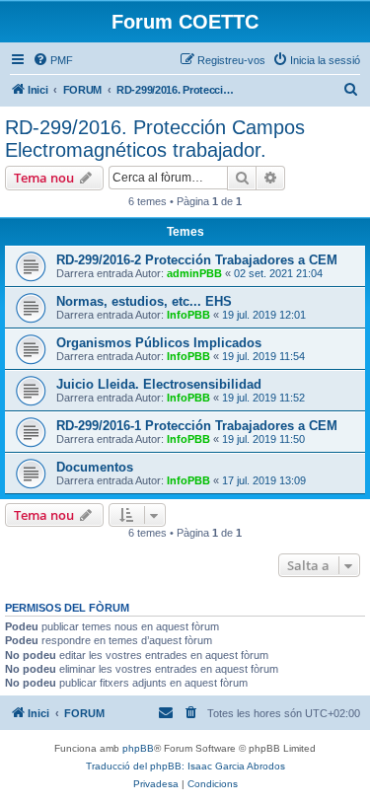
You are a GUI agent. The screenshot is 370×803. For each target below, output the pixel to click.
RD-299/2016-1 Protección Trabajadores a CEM (196, 425)
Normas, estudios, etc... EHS (144, 301)
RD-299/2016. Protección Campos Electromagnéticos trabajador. (155, 138)
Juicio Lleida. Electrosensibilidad (158, 384)
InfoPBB (188, 315)
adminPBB (194, 273)
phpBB (138, 748)
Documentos (94, 467)
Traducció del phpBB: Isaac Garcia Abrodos (185, 766)
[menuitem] (53, 60)
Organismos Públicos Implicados (158, 342)
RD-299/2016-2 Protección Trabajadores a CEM (196, 260)
